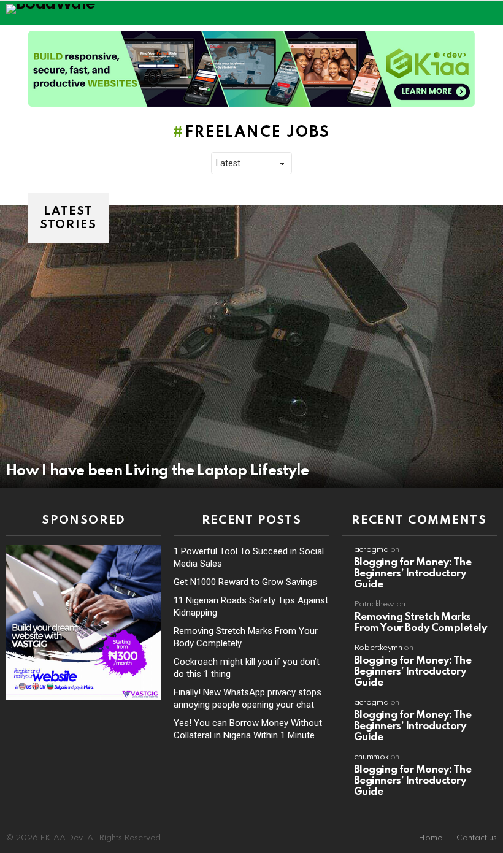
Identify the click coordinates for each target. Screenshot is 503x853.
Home (430, 838)
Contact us (476, 838)
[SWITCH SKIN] (463, 12)
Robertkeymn (378, 648)
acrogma (371, 550)
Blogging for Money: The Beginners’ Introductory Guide (413, 573)
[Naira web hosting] (83, 697)
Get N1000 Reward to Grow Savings (245, 581)
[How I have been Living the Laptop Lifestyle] (251, 346)
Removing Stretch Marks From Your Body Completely (420, 622)
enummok (371, 757)
